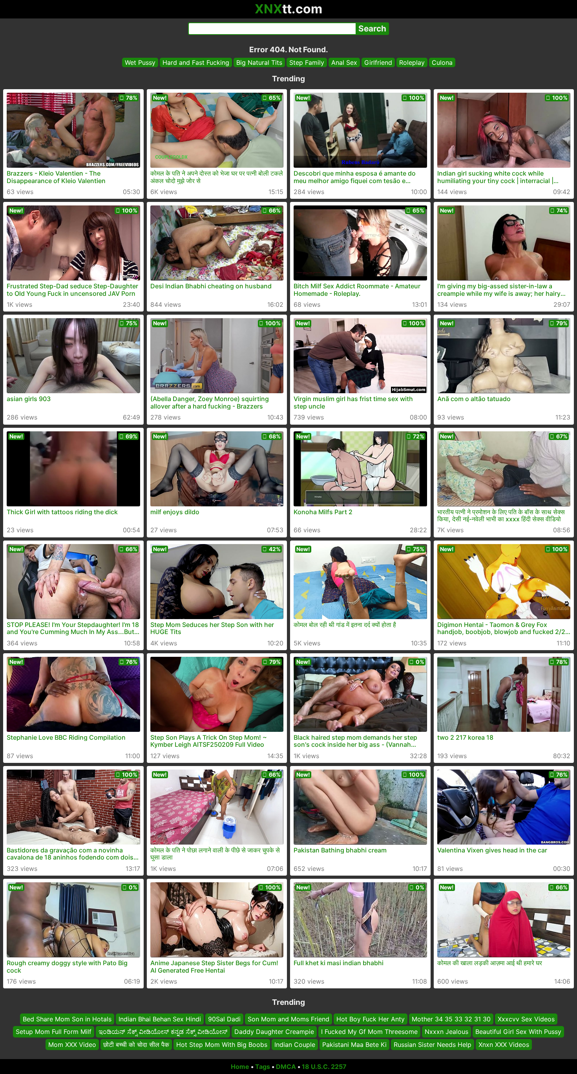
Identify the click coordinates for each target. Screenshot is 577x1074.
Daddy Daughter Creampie (274, 1032)
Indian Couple (294, 1044)
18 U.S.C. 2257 (324, 1066)
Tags (262, 1066)
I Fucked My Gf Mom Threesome (369, 1032)
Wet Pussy (140, 62)
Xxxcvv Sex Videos (526, 1019)
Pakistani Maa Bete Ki (354, 1044)
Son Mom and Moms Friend (288, 1019)
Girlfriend (378, 62)
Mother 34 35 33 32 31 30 (451, 1019)
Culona (442, 62)
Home (240, 1066)
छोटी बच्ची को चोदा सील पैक (136, 1044)
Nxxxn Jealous (446, 1032)
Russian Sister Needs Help (432, 1044)
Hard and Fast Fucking (196, 62)
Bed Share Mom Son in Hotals (67, 1019)
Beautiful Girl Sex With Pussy (518, 1032)
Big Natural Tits (259, 62)
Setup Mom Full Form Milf (53, 1032)
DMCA (286, 1066)
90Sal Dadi (224, 1019)
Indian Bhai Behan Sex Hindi (160, 1019)
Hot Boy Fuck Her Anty (370, 1019)
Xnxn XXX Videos (503, 1044)
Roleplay (412, 62)
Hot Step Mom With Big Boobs (221, 1044)
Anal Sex (344, 62)
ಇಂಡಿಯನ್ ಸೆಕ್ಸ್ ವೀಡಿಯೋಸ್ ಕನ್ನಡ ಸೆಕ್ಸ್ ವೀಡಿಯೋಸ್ (163, 1032)
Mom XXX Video (72, 1044)
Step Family (306, 62)
